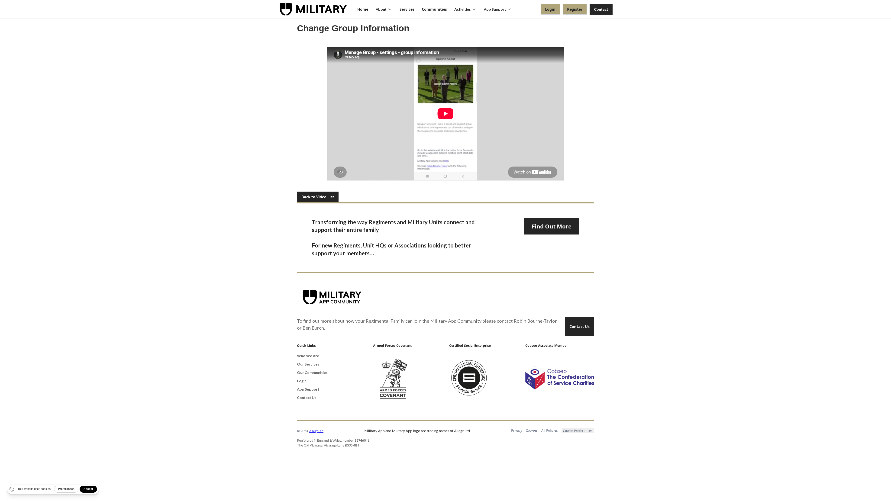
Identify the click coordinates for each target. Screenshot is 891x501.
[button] (384, 9)
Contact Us (579, 326)
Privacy (516, 430)
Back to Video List (317, 196)
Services (407, 9)
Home (362, 9)
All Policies (549, 430)
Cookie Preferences (578, 430)
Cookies (532, 430)
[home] (313, 9)
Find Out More (551, 226)
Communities (434, 9)
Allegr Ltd (316, 431)
